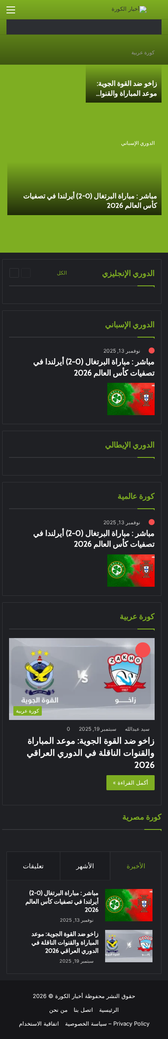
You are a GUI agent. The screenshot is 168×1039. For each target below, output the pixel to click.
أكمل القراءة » (130, 782)
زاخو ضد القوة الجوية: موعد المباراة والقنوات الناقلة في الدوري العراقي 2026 (91, 752)
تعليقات (33, 866)
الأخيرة (136, 866)
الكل (62, 272)
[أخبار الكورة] (129, 9)
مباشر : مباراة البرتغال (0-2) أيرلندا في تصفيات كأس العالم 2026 (62, 901)
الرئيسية (109, 1009)
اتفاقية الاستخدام (39, 1023)
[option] (84, 145)
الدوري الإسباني (138, 143)
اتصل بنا (83, 1009)
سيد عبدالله (137, 729)
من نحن (58, 1009)
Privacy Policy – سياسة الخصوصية (107, 1023)
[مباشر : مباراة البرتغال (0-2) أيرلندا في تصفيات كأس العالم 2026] (84, 174)
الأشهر (85, 866)
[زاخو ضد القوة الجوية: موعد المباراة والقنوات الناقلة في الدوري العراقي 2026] (124, 73)
